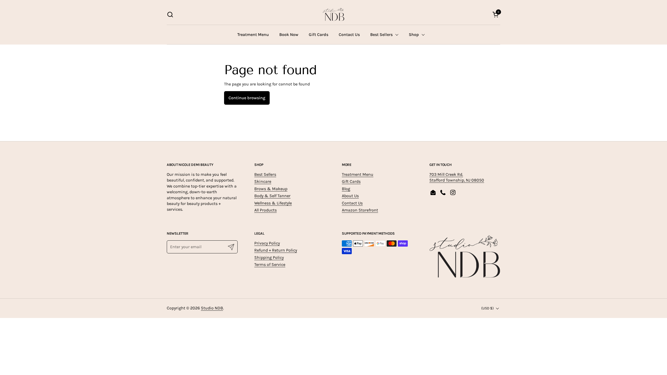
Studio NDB (212, 307)
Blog (346, 188)
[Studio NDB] (333, 14)
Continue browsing (246, 97)
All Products (265, 210)
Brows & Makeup (270, 188)
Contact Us (352, 203)
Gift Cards (351, 181)
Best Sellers (265, 174)
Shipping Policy (269, 257)
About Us (350, 195)
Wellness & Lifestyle (273, 203)
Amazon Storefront (360, 210)
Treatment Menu (357, 174)
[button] (170, 14)
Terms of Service (269, 264)
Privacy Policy (267, 243)
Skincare (262, 181)
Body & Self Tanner (272, 195)
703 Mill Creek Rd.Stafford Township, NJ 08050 (456, 177)
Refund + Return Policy (275, 250)
